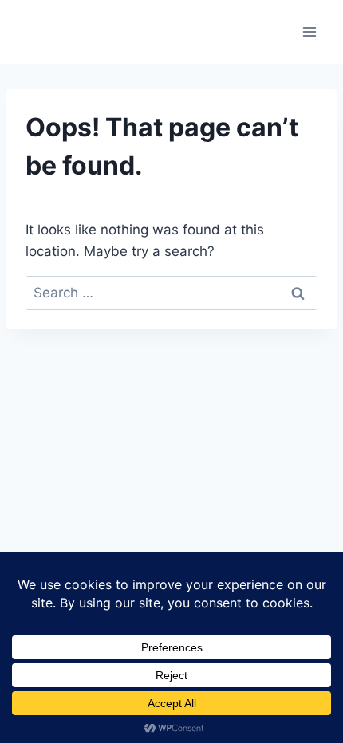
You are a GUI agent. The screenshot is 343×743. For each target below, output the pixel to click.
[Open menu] (309, 31)
